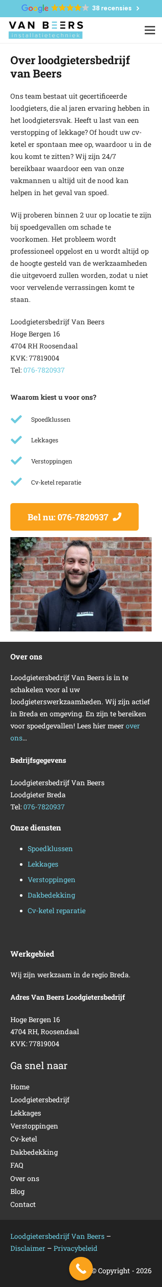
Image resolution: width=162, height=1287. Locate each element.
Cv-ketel (23, 1138)
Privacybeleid (76, 1248)
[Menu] (150, 30)
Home (19, 1086)
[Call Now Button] (81, 1269)
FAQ (16, 1164)
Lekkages (43, 863)
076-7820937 (44, 369)
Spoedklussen (50, 848)
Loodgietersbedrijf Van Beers (57, 1235)
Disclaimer (28, 1248)
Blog (17, 1191)
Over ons (24, 1178)
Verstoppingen (52, 879)
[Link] (45, 30)
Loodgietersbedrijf (40, 1099)
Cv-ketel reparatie (57, 910)
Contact (23, 1204)
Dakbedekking (51, 894)
